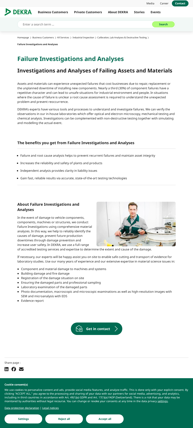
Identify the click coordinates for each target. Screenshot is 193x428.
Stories (139, 12)
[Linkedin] (6, 368)
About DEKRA (118, 12)
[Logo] (20, 12)
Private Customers (88, 12)
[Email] (21, 368)
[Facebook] (13, 368)
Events (156, 12)
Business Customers (53, 12)
